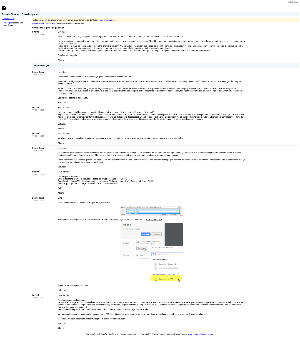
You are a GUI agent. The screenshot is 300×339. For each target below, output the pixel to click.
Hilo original (7, 23)
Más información (107, 20)
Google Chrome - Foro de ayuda (44, 24)
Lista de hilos (8, 18)
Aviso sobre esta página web (200, 334)
